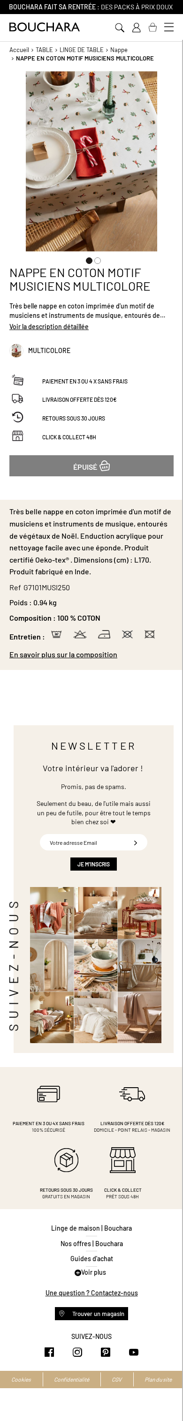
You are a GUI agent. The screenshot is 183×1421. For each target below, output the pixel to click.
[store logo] (44, 27)
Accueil (19, 49)
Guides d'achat (91, 1259)
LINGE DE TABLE (82, 49)
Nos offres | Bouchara (92, 1244)
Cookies (21, 1379)
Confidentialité (71, 1379)
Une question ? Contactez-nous (92, 1293)
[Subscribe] (135, 842)
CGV (117, 1379)
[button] (87, 259)
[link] (136, 28)
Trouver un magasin (97, 1313)
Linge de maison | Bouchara (91, 1228)
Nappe (119, 49)
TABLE (44, 49)
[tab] (91, 654)
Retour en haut (167, 1395)
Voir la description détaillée (49, 327)
